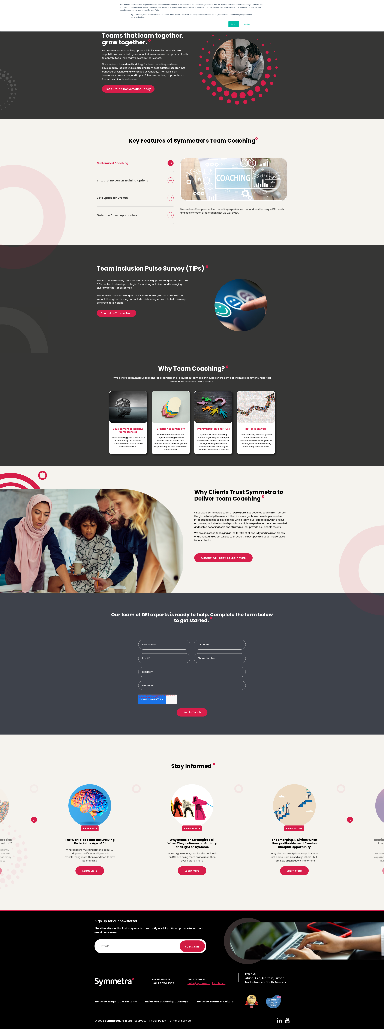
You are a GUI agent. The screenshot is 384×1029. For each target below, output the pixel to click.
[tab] (135, 163)
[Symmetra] (114, 982)
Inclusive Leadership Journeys (166, 1001)
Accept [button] (234, 24)
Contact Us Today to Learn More (223, 558)
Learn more (89, 871)
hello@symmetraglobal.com (206, 983)
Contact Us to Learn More (116, 313)
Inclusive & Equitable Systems (115, 1001)
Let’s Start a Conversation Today (128, 89)
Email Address (196, 979)
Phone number (161, 979)
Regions (250, 974)
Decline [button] (246, 24)
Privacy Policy (157, 1021)
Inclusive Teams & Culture (215, 1001)
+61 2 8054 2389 (163, 983)
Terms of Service (179, 1021)
